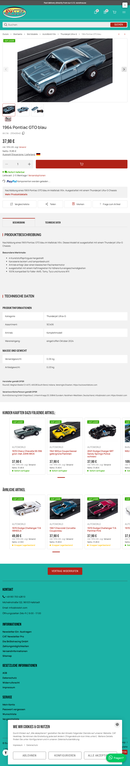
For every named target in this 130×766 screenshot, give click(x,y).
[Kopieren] (23, 133)
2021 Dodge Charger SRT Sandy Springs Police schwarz (100, 454)
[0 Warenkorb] (114, 12)
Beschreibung (19, 222)
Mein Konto (9, 704)
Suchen (118, 24)
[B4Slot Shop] (14, 12)
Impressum (9, 687)
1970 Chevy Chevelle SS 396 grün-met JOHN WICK (27, 452)
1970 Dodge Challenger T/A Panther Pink (101, 529)
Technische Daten (53, 222)
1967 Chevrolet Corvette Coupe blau (62, 529)
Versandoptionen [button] (37, 175)
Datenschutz (10, 677)
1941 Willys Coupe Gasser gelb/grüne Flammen (63, 452)
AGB (5, 672)
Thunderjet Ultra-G (69, 34)
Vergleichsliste (11, 719)
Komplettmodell (54, 332)
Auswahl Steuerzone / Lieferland (19, 154)
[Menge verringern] (6, 164)
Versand (22, 147)
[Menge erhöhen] (29, 164)
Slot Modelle (32, 34)
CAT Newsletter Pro (13, 636)
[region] (65, 34)
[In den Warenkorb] (81, 164)
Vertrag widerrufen (65, 571)
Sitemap (7, 655)
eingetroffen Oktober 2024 (60, 340)
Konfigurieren (65, 755)
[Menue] (123, 12)
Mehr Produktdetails (16, 194)
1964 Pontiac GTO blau (91, 34)
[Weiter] (124, 69)
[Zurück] (5, 69)
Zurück (6, 34)
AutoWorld (19, 447)
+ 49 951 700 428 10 (15, 596)
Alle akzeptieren (100, 755)
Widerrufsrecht (11, 682)
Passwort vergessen (14, 709)
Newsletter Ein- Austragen (17, 631)
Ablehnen (29, 755)
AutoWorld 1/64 (49, 34)
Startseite (17, 34)
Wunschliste (9, 714)
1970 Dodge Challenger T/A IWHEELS (26, 529)
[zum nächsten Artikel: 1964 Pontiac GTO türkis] (124, 34)
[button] (27, 431)
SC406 (50, 324)
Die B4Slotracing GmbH (15, 641)
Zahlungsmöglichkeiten (16, 646)
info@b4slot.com (18, 607)
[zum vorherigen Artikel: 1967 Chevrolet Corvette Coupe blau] (119, 34)
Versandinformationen (15, 651)
